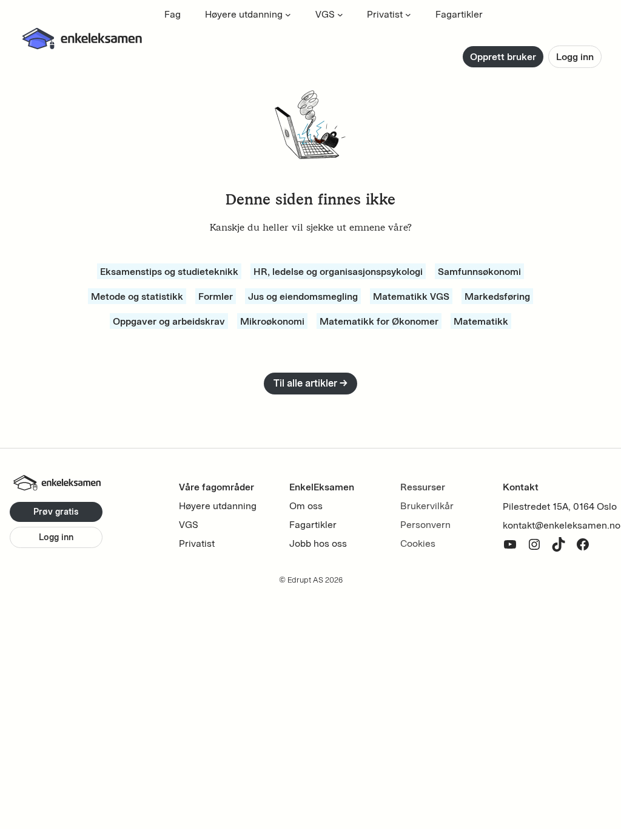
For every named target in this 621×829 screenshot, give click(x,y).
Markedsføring (497, 296)
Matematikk (481, 321)
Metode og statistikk (137, 296)
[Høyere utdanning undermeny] (288, 15)
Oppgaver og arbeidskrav (169, 321)
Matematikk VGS (411, 296)
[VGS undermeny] (340, 15)
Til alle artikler (310, 383)
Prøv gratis (56, 512)
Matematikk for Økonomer (379, 321)
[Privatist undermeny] (408, 15)
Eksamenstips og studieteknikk (169, 271)
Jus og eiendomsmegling (303, 296)
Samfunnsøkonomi (479, 271)
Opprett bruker (503, 56)
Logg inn (575, 56)
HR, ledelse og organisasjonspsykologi (338, 271)
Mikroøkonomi (272, 321)
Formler (215, 296)
